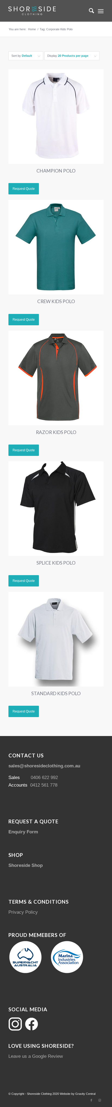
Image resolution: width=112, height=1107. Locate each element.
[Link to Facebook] (91, 1100)
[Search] (88, 11)
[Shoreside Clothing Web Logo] (46, 11)
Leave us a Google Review (35, 1056)
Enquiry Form (23, 831)
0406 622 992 (44, 777)
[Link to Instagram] (99, 1100)
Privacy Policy (23, 912)
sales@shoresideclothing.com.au (44, 765)
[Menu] (101, 10)
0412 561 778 (43, 785)
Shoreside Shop (25, 865)
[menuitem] (88, 11)
